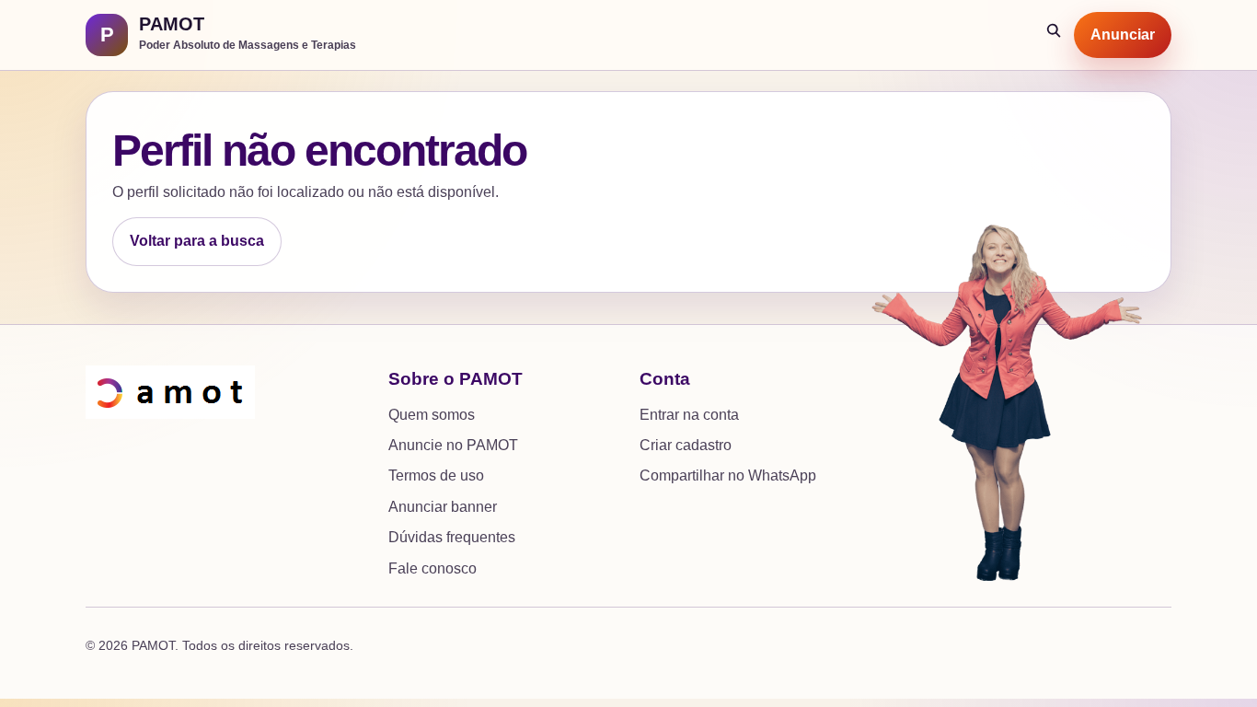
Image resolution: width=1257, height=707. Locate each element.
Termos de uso (436, 475)
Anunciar (1122, 34)
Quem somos (431, 415)
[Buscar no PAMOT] (1054, 35)
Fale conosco (432, 568)
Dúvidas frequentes (451, 537)
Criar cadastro (686, 445)
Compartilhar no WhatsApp (728, 475)
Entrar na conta (689, 415)
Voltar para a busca (197, 241)
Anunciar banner (442, 507)
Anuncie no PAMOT (453, 445)
